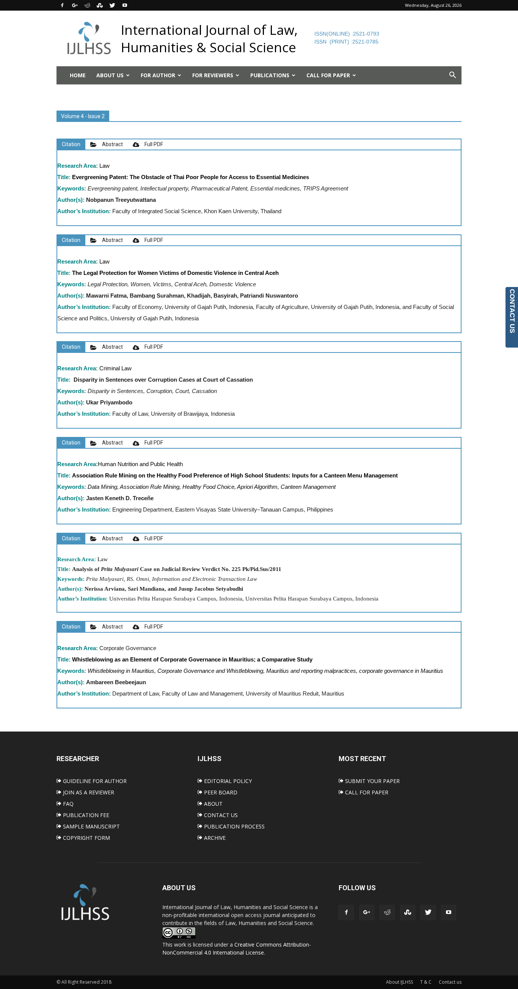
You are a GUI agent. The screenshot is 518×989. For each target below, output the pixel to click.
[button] (452, 75)
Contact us (450, 982)
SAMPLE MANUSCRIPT (90, 826)
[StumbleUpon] (99, 5)
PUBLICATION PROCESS (233, 826)
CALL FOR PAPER (366, 792)
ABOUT (212, 803)
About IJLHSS (399, 982)
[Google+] (74, 5)
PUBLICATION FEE (85, 815)
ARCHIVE (214, 837)
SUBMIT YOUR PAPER (372, 781)
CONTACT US (220, 815)
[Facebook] (62, 5)
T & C (426, 982)
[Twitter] (112, 5)
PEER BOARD (219, 792)
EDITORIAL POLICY (227, 781)
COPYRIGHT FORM (85, 837)
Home (78, 75)
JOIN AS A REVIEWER (87, 792)
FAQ (67, 803)
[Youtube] (124, 5)
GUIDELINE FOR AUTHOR (94, 781)
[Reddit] (87, 5)
